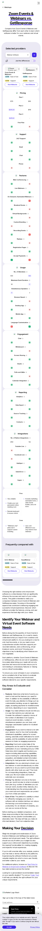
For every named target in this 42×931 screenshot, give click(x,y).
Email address (7, 902)
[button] (12, 76)
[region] (21, 565)
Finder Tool (34, 875)
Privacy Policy (35, 927)
